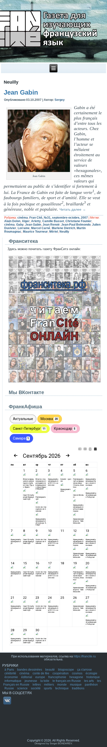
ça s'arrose (84, 669)
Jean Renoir (51, 224)
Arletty (36, 221)
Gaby (20, 224)
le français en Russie (67, 681)
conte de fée (41, 673)
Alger (26, 221)
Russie (9, 688)
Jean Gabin (21, 92)
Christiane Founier (78, 221)
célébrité (10, 673)
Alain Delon (12, 221)
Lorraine (24, 228)
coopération (61, 673)
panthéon (91, 684)
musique (76, 684)
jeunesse (31, 681)
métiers (49, 684)
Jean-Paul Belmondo (76, 224)
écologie (91, 673)
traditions (78, 688)
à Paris (9, 669)
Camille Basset (53, 221)
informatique (13, 681)
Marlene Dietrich (63, 228)
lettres (37, 684)
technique (62, 688)
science (22, 688)
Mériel (53, 231)
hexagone (76, 677)
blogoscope (66, 669)
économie (11, 677)
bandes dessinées (30, 669)
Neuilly (64, 231)
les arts (89, 681)
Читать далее (72, 209)
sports (48, 688)
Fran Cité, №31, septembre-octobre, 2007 (58, 217)
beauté (50, 669)
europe (40, 677)
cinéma (22, 217)
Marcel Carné (40, 228)
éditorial (27, 677)
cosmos (77, 673)
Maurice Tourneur (35, 231)
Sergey (59, 100)
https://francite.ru (85, 656)
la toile (45, 681)
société (36, 688)
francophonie (57, 677)
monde (62, 684)
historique (93, 677)
